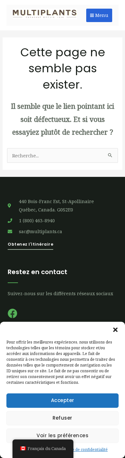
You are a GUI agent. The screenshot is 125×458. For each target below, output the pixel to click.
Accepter (62, 400)
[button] (115, 330)
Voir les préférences (62, 435)
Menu (101, 15)
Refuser (62, 418)
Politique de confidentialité (83, 449)
